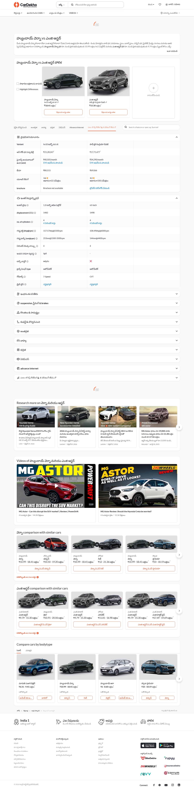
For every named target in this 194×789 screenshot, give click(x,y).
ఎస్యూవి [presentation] (29, 650)
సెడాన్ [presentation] (19, 650)
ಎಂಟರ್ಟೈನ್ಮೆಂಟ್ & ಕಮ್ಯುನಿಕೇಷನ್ (102, 127)
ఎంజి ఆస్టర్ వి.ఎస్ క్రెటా (42, 624)
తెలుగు (150, 4)
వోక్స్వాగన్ (47, 556)
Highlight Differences (29, 89)
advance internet (77, 127)
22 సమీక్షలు (56, 180)
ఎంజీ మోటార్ (157, 612)
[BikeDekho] (148, 758)
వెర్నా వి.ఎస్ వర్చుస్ (42, 568)
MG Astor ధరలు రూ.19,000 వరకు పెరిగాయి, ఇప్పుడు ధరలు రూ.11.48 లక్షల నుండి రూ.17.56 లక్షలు (157, 434)
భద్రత (52, 127)
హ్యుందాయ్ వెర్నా (51, 99)
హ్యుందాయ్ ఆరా (107, 683)
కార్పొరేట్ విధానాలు (20, 759)
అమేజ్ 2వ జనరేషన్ (27, 698)
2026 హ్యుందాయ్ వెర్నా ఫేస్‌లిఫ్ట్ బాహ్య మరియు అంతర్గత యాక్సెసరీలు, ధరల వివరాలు (75, 434)
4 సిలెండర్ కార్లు (49, 223)
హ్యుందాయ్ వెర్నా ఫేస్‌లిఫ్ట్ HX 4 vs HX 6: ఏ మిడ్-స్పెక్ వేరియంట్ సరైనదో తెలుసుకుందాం (117, 434)
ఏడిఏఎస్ (62, 127)
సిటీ (99, 558)
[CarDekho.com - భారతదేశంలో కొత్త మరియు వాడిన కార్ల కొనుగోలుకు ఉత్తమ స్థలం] (25, 5)
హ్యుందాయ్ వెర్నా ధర (52, 46)
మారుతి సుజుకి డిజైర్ (27, 683)
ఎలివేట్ (101, 614)
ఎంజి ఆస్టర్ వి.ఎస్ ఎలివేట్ (97, 624)
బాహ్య (43, 127)
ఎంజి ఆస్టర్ (93, 99)
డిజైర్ (108, 698)
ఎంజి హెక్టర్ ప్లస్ (159, 614)
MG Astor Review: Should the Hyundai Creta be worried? (126, 511)
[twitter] (159, 785)
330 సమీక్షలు (103, 180)
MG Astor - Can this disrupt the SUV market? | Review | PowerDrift (48, 511)
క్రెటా (45, 614)
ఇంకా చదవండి (172, 51)
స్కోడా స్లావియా (147, 683)
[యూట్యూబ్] (166, 785)
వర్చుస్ (46, 558)
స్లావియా (156, 558)
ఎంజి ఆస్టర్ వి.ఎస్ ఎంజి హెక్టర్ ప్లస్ (151, 624)
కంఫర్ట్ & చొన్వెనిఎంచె (19, 127)
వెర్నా (167, 698)
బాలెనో (44, 698)
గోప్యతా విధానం (19, 755)
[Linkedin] (179, 785)
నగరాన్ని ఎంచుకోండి (170, 13)
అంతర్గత (34, 127)
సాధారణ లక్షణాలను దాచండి (31, 83)
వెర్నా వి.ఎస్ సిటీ (97, 568)
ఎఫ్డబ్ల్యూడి (47, 284)
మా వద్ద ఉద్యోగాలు (19, 747)
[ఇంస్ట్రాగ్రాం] (172, 785)
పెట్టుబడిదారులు (19, 763)
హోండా (100, 556)
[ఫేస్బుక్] (154, 785)
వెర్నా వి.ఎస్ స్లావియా (151, 568)
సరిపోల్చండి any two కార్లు (26, 577)
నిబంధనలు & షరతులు (21, 751)
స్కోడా (155, 556)
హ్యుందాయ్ (48, 612)
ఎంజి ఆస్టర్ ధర (118, 46)
